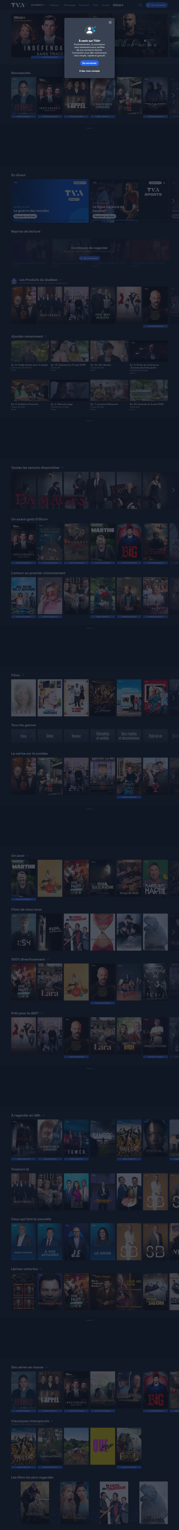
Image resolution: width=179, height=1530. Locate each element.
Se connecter (89, 63)
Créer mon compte (89, 70)
